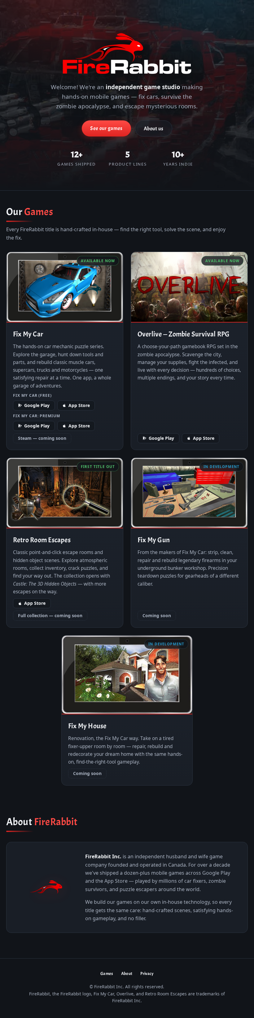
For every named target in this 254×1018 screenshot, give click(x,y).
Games (106, 973)
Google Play (37, 405)
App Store (79, 405)
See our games (106, 128)
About (127, 973)
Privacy (147, 973)
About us (154, 128)
